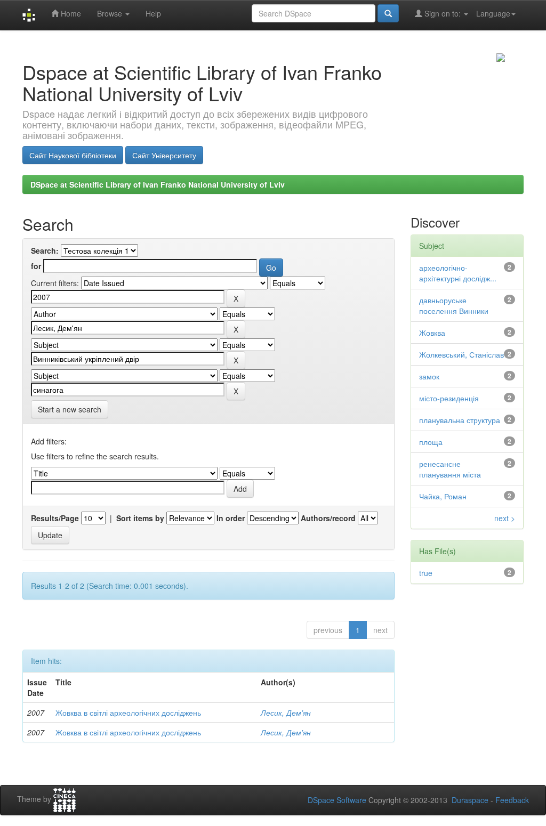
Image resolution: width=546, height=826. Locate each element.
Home (70, 13)
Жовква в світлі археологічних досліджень (128, 712)
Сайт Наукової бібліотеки (72, 155)
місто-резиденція (449, 398)
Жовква (432, 332)
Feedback (512, 800)
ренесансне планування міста (450, 469)
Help (153, 13)
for (36, 266)
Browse (110, 13)
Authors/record (328, 518)
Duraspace (470, 800)
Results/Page (55, 518)
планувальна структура (459, 420)
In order (230, 518)
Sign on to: (442, 13)
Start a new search (69, 409)
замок (429, 376)
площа (431, 441)
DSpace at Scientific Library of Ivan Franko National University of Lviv (157, 184)
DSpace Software (337, 800)
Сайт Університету (164, 155)
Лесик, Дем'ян (286, 712)
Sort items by (140, 518)
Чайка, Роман (443, 496)
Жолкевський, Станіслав (461, 354)
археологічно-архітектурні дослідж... (457, 273)
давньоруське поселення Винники (453, 305)
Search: (45, 250)
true (425, 573)
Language (493, 13)
